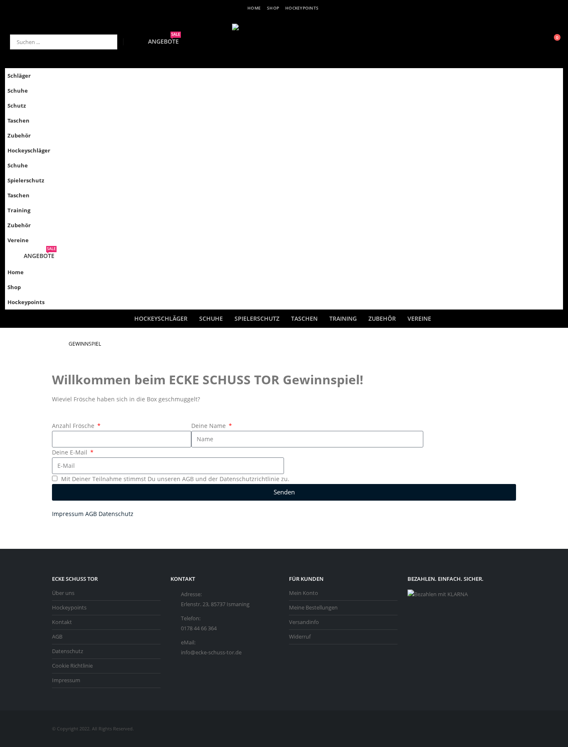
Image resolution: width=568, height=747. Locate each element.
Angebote (164, 41)
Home (254, 8)
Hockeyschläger (28, 150)
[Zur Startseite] (54, 344)
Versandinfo (304, 622)
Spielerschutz (25, 180)
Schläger (19, 75)
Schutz (16, 105)
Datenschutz (116, 514)
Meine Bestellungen (313, 607)
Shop (273, 8)
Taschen (18, 120)
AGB (91, 514)
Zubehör (19, 135)
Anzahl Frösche (74, 426)
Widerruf (300, 636)
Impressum (68, 514)
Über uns (63, 593)
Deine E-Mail (70, 452)
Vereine (18, 240)
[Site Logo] (284, 42)
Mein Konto (303, 593)
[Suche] (105, 42)
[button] (554, 163)
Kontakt (62, 622)
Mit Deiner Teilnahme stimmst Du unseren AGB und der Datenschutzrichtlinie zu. (175, 479)
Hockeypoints (302, 8)
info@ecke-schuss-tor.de (211, 652)
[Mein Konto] (535, 42)
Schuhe (17, 90)
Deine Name (209, 426)
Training (18, 210)
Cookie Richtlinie (72, 665)
